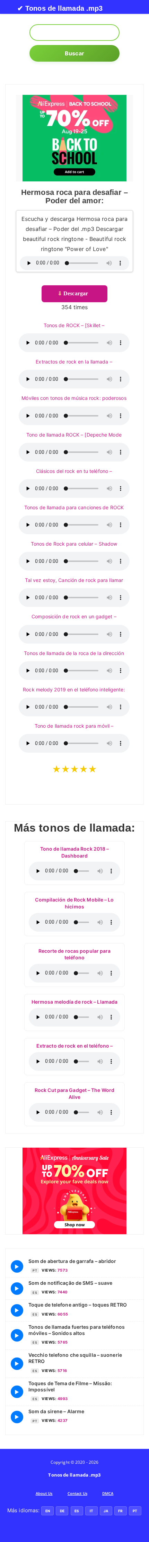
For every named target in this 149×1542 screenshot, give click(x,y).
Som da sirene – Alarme (56, 1411)
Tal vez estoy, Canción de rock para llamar (74, 580)
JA (106, 1511)
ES (76, 1511)
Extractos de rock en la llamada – (74, 362)
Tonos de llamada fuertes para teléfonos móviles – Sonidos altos (76, 1330)
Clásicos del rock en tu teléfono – (74, 471)
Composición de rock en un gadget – (74, 616)
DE (62, 1511)
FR (120, 1511)
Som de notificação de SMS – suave (70, 1283)
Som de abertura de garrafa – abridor (72, 1261)
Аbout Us (44, 1493)
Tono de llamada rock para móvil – (74, 726)
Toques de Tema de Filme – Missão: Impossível (70, 1386)
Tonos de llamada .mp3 (74, 1475)
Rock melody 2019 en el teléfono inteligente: (74, 689)
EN (47, 1511)
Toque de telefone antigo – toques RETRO (77, 1305)
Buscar (74, 53)
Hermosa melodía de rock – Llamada (74, 1002)
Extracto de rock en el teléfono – (74, 1046)
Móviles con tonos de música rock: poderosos (73, 398)
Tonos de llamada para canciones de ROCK (74, 507)
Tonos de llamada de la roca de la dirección (74, 653)
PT (135, 1511)
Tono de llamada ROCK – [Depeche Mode (74, 435)
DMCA (107, 1493)
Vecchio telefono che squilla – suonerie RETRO (75, 1358)
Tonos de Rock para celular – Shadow (74, 544)
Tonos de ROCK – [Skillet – (74, 325)
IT (91, 1511)
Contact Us (77, 1493)
